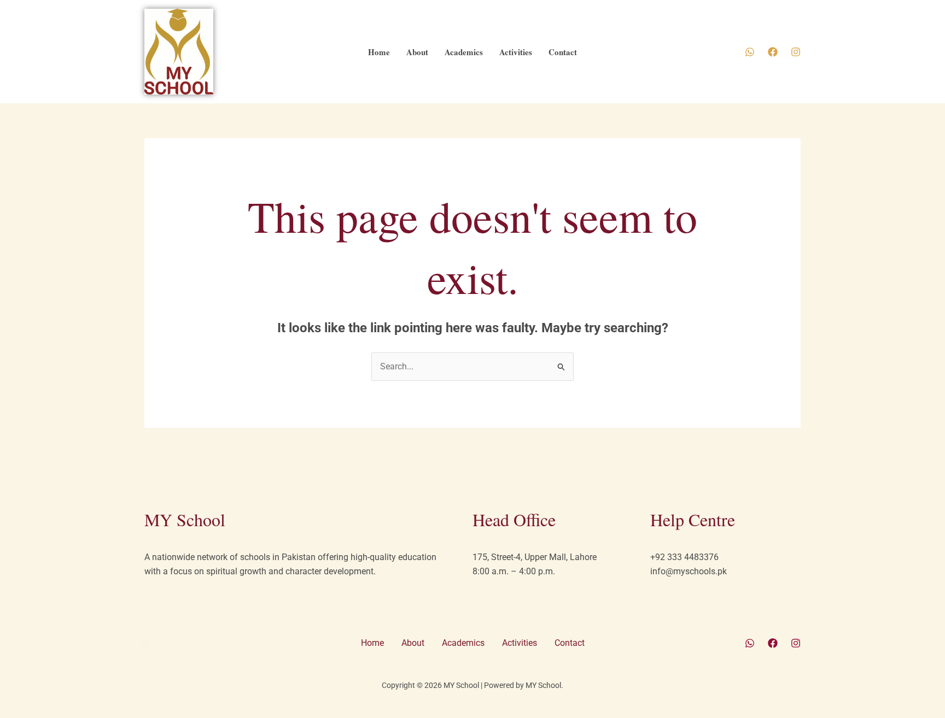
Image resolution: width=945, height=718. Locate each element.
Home (379, 52)
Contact (563, 52)
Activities (515, 52)
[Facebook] (773, 52)
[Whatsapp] (750, 52)
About (417, 52)
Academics (464, 52)
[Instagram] (796, 52)
